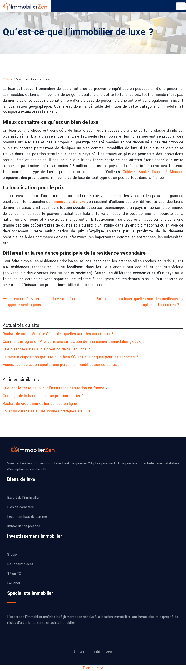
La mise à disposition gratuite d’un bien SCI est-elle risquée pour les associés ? (70, 357)
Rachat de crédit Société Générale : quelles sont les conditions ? (58, 333)
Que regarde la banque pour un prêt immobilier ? (43, 395)
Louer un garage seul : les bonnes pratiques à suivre (47, 411)
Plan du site (93, 668)
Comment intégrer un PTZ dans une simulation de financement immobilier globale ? (74, 341)
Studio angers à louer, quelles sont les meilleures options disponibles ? (137, 301)
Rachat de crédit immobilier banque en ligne (40, 403)
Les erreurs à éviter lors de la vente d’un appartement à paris (41, 301)
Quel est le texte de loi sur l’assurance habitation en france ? (55, 388)
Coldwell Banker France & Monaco (153, 171)
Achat (10, 79)
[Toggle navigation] (181, 6)
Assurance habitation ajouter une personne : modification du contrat (61, 364)
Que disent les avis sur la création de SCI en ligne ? (46, 349)
